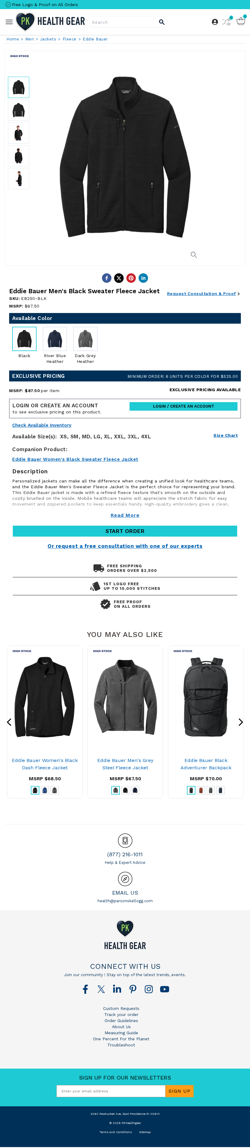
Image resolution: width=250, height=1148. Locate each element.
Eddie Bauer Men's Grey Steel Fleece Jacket (125, 764)
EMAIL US (125, 892)
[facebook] (107, 278)
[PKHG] (50, 22)
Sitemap (145, 1132)
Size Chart (225, 435)
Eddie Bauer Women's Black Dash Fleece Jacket (45, 764)
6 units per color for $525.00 (182, 376)
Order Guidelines (121, 1020)
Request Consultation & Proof (201, 293)
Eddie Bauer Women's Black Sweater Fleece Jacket (75, 459)
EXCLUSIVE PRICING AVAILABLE (205, 389)
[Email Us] (125, 879)
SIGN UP (180, 1091)
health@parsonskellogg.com (125, 901)
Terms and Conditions (115, 1132)
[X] (101, 989)
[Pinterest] (133, 989)
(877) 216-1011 (125, 854)
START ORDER (125, 531)
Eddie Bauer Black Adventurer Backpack (205, 764)
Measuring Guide (121, 1032)
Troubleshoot (121, 1044)
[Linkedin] (117, 989)
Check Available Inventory (41, 425)
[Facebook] (85, 989)
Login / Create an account (183, 406)
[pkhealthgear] (125, 934)
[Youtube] (164, 989)
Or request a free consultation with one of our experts (125, 546)
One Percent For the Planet (121, 1038)
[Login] (215, 22)
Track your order (121, 1014)
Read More (125, 515)
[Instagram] (148, 989)
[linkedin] (143, 278)
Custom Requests (121, 1008)
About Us (121, 1026)
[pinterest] (131, 278)
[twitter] (119, 278)
